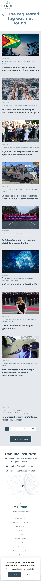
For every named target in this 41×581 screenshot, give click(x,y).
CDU (14, 411)
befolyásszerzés (27, 278)
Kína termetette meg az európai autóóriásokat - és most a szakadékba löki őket (18, 373)
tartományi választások (9, 413)
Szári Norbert (15, 280)
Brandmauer (6, 236)
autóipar (4, 365)
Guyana (4, 63)
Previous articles (20, 439)
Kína (14, 363)
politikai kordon (15, 236)
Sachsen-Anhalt (26, 234)
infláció (36, 189)
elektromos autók (31, 363)
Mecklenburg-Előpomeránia (25, 413)
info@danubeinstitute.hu (25, 466)
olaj (24, 61)
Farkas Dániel (8, 61)
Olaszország (7, 319)
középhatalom (6, 280)
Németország (13, 234)
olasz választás (32, 319)
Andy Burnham (34, 147)
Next (26, 429)
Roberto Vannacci (7, 321)
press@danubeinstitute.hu (26, 471)
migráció (24, 319)
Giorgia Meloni (16, 319)
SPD (20, 411)
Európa (6, 234)
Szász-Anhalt (27, 411)
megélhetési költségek (21, 147)
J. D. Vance (5, 192)
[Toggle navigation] (37, 5)
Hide (28, 574)
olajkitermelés (29, 61)
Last (32, 429)
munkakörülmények (31, 105)
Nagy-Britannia (9, 147)
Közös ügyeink (17, 61)
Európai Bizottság (19, 105)
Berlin (33, 411)
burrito (11, 192)
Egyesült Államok (18, 189)
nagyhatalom (18, 278)
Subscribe (14, 574)
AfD (19, 234)
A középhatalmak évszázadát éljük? (20, 284)
